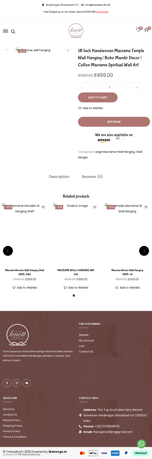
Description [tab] (59, 176)
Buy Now (114, 122)
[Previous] (22, 50)
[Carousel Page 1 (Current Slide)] (74, 295)
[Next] (67, 50)
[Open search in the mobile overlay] (13, 31)
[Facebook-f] (7, 383)
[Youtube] (27, 383)
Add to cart (97, 97)
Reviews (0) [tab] (92, 176)
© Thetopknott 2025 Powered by (35, 452)
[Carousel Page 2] (78, 295)
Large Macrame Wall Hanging (115, 152)
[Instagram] (17, 383)
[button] (90, 108)
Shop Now (102, 11)
